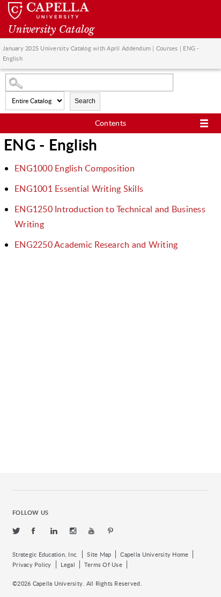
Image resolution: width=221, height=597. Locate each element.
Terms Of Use (103, 564)
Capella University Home (154, 554)
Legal (68, 564)
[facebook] (36, 531)
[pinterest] (111, 531)
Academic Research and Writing (96, 244)
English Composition (74, 168)
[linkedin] (54, 531)
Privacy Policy (31, 564)
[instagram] (74, 531)
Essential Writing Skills (78, 189)
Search (85, 101)
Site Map (99, 554)
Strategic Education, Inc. (45, 554)
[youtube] (93, 531)
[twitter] (16, 531)
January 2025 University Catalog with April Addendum (77, 48)
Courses (167, 48)
